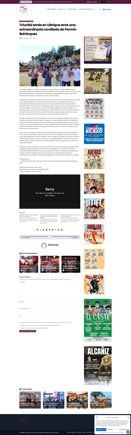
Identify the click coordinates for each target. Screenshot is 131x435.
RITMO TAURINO (51, 9)
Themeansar (55, 432)
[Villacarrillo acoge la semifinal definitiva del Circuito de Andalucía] (71, 218)
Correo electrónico (24, 308)
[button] (128, 417)
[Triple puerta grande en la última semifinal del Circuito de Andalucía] (29, 218)
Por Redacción (25, 38)
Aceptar (99, 429)
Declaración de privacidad (114, 432)
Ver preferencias (124, 429)
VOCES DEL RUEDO (72, 9)
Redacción (54, 245)
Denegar (110, 429)
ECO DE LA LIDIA (61, 9)
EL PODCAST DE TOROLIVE (85, 9)
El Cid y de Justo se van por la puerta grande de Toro (51, 405)
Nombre (21, 301)
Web (20, 315)
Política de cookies (104, 432)
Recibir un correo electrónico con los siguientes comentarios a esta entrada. (40, 325)
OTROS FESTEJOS (48, 393)
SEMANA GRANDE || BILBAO (27, 393)
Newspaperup (46, 432)
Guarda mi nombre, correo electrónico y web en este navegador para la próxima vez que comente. (46, 322)
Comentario (22, 282)
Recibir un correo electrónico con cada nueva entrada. (34, 328)
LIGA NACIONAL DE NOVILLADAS (26, 21)
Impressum (122, 432)
